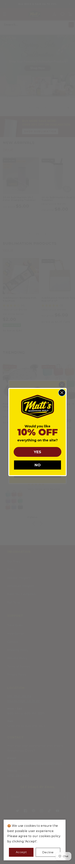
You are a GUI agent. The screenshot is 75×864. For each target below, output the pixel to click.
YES (37, 452)
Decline (48, 852)
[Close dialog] (62, 392)
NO (37, 465)
